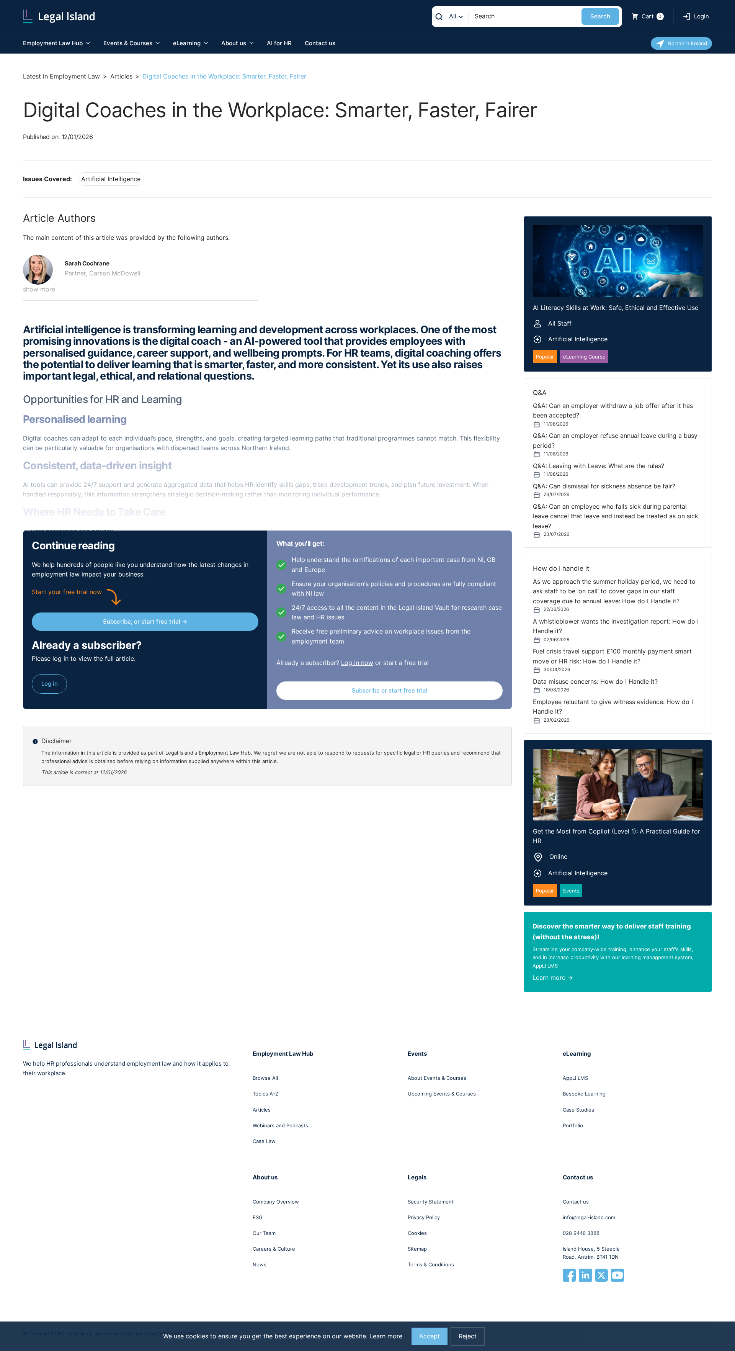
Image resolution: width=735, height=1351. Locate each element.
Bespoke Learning (584, 1094)
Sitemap (417, 1249)
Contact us (320, 43)
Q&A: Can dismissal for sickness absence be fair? (604, 486)
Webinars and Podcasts (280, 1125)
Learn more (385, 1336)
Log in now (357, 662)
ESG (258, 1217)
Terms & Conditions (431, 1264)
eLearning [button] (187, 43)
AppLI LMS (575, 1078)
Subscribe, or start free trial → (145, 621)
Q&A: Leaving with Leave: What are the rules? (598, 466)
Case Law (264, 1141)
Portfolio (573, 1125)
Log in (49, 683)
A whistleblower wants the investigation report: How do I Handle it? (616, 626)
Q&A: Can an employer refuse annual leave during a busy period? (615, 440)
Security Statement (431, 1202)
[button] (41, 270)
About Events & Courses (437, 1078)
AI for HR (279, 43)
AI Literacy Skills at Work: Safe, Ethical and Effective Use (615, 307)
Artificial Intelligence (110, 179)
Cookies (417, 1233)
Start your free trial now (67, 592)
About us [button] (234, 43)
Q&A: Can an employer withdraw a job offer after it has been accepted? (613, 410)
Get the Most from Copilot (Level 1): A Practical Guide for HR (616, 836)
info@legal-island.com (589, 1217)
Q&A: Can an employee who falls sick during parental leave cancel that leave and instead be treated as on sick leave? (615, 516)
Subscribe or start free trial (390, 690)
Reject (468, 1336)
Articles (121, 76)
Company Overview (276, 1202)
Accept (429, 1336)
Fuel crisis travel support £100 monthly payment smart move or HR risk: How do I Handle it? (612, 656)
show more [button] (39, 289)
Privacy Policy (424, 1217)
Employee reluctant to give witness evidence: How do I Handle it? (613, 706)
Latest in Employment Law (61, 76)
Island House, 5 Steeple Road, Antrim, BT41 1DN (591, 1253)
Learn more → (552, 977)
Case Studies (578, 1110)
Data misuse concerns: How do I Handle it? (595, 681)
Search (600, 16)
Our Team (264, 1233)
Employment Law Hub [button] (53, 43)
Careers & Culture (274, 1249)
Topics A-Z (265, 1094)
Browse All (265, 1078)
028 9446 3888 (581, 1233)
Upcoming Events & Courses (442, 1094)
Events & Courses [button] (128, 43)
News (259, 1264)
